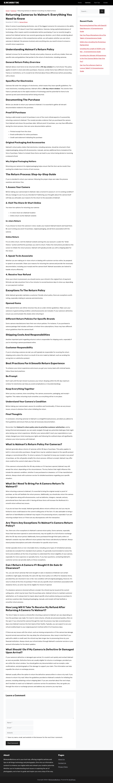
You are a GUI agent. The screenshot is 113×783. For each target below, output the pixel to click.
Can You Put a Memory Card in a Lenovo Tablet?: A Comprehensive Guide (91, 68)
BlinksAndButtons (54, 780)
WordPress (72, 780)
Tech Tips (97, 2)
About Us (61, 759)
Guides (105, 2)
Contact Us (62, 763)
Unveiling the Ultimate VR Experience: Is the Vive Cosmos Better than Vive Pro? (93, 58)
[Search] (102, 11)
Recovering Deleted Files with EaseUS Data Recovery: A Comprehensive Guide (93, 28)
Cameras (87, 2)
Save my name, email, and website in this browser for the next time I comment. (35, 737)
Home (80, 2)
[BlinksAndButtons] (11, 2)
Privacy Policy (63, 767)
